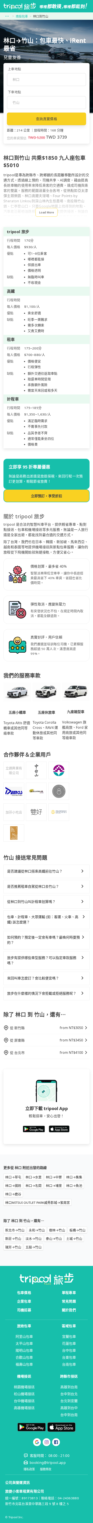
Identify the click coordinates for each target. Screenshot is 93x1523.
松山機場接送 (24, 1394)
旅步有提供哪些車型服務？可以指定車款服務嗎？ (41, 960)
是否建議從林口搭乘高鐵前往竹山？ (35, 871)
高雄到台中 (69, 1407)
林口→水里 (34, 1177)
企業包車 (24, 1301)
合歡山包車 (24, 1357)
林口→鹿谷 (13, 1194)
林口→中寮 (54, 1177)
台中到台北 (69, 1394)
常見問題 (69, 1301)
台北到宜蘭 (69, 1400)
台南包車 (69, 1364)
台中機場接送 (24, 1400)
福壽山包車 (24, 1364)
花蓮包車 (69, 1343)
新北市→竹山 (14, 1230)
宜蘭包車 (69, 1336)
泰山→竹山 (54, 1238)
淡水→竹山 (34, 1238)
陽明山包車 (24, 1350)
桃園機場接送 (24, 1387)
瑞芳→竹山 (13, 1247)
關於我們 (69, 1310)
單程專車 (69, 1292)
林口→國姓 (13, 1185)
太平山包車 (24, 1343)
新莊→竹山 (13, 1238)
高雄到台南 (69, 1387)
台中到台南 (69, 1414)
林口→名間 (34, 1185)
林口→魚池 (74, 1185)
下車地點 (14, 92)
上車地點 (14, 69)
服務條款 (45, 1469)
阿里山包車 (24, 1336)
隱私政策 (29, 1469)
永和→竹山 (37, 1230)
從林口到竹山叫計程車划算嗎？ (31, 901)
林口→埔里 (54, 1185)
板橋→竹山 (77, 1230)
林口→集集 (74, 1177)
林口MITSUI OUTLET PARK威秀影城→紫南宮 (37, 1202)
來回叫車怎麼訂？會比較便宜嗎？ (33, 978)
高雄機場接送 (24, 1407)
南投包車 (22, 16)
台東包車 (69, 1357)
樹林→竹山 (57, 1230)
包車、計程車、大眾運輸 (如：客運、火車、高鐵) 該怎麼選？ (42, 919)
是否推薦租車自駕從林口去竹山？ (33, 886)
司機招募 (24, 1310)
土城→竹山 (74, 1238)
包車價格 (24, 1292)
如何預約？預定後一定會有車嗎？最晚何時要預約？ (43, 940)
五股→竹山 (34, 1247)
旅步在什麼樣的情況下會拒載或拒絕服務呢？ (41, 993)
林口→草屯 (13, 1177)
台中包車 (69, 1350)
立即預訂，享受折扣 (46, 496)
